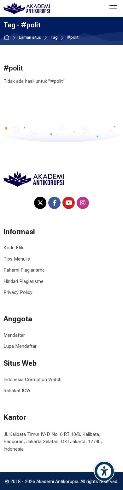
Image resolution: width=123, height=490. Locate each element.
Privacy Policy (17, 292)
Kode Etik (13, 248)
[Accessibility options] (104, 471)
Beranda (7, 38)
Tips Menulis (16, 259)
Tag (54, 38)
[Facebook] (54, 203)
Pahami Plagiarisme (24, 270)
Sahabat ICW (16, 390)
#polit (73, 38)
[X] (40, 203)
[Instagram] (83, 203)
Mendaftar (14, 335)
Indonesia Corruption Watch (32, 379)
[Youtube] (68, 203)
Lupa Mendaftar (20, 346)
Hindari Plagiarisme (23, 281)
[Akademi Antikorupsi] (26, 8)
